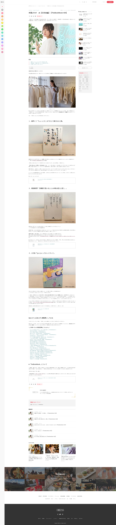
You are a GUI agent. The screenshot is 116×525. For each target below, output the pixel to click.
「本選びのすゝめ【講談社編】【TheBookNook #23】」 (38, 356)
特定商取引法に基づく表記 (62, 518)
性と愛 (33, 455)
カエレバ (41, 309)
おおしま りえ (30, 461)
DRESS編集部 (43, 390)
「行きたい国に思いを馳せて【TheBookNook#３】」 (38, 332)
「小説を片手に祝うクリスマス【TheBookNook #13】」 (38, 344)
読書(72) (62, 10)
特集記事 (40, 496)
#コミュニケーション (85, 88)
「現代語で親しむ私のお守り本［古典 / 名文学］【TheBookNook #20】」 (41, 352)
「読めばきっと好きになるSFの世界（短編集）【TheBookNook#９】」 (41, 339)
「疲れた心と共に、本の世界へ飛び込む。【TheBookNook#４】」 (40, 333)
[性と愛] (2, 48)
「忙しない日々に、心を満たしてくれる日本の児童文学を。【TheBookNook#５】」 (43, 334)
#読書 (31, 404)
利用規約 (43, 518)
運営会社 (68, 518)
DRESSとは (75, 518)
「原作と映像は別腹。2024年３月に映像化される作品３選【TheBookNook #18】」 (43, 350)
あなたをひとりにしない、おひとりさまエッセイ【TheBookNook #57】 (50, 424)
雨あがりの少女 (85, 30)
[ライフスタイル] (2, 13)
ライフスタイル (51, 454)
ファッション (57, 496)
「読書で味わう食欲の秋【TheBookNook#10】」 (37, 340)
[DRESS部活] (2, 9)
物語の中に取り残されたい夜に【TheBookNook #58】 (46, 419)
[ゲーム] (2, 52)
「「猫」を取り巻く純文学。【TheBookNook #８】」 (38, 338)
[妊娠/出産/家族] (2, 29)
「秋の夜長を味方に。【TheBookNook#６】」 (37, 335)
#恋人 (80, 88)
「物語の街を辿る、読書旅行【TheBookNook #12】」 (38, 343)
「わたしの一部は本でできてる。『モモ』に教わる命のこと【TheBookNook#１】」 (43, 329)
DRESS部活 (45, 496)
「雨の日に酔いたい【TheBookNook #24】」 (36, 357)
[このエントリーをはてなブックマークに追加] (33, 16)
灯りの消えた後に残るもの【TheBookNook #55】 (45, 436)
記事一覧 (39, 518)
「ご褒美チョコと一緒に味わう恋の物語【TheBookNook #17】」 (40, 349)
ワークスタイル (73, 496)
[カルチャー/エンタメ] (2, 42)
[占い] (2, 45)
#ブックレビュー (35, 404)
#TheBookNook (41, 404)
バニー (84, 39)
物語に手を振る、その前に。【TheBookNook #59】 (45, 413)
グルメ (52, 498)
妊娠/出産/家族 (79, 496)
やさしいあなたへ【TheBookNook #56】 (43, 430)
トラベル (56, 498)
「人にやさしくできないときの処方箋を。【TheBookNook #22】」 (40, 355)
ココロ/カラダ (47, 498)
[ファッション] (2, 16)
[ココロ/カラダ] (2, 32)
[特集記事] (2, 6)
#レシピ (80, 90)
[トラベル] (2, 39)
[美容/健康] (2, 22)
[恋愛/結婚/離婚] (2, 19)
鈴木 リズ (84, 59)
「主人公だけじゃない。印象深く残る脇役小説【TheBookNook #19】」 (41, 351)
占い (67, 498)
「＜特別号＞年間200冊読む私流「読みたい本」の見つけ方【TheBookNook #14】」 (43, 345)
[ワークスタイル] (2, 26)
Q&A (71, 518)
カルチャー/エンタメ (36, 10)
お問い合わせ (80, 518)
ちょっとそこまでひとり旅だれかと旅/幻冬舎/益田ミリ (45, 179)
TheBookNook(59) (73, 10)
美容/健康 (68, 496)
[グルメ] (2, 35)
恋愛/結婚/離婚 (62, 496)
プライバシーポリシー (49, 518)
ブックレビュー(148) (67, 10)
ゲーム (74, 498)
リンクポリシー (55, 518)
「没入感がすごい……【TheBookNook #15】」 (37, 346)
